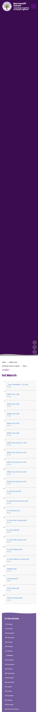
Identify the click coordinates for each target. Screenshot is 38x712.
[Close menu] (33, 6)
